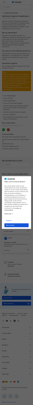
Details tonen (7, 213)
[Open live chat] (29, 403)
